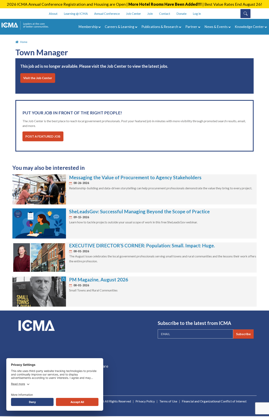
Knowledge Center (249, 27)
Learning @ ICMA (76, 13)
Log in (197, 13)
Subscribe (243, 334)
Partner (191, 27)
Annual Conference (107, 13)
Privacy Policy (145, 401)
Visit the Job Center (37, 78)
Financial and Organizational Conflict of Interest (214, 401)
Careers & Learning (119, 27)
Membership (88, 27)
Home (23, 41)
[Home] (27, 25)
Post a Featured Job (42, 136)
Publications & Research (159, 27)
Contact (164, 13)
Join (150, 13)
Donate (181, 13)
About (53, 13)
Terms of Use (168, 401)
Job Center (133, 13)
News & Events (216, 27)
